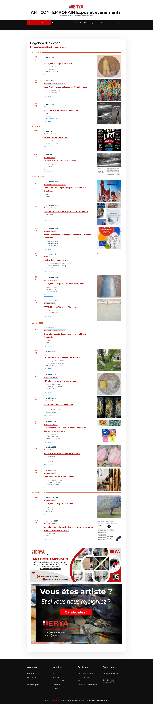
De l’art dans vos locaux (85, 673)
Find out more (48, 75)
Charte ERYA (31, 677)
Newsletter (33, 28)
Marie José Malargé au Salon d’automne (62, 453)
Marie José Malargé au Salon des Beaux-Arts (64, 283)
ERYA (54, 673)
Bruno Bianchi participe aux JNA (58, 404)
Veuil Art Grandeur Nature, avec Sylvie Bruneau (65, 87)
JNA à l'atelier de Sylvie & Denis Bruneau (62, 357)
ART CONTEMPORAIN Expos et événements (76, 12)
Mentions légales (33, 685)
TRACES (55, 688)
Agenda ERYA (57, 685)
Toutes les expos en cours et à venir (64, 23)
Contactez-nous (32, 681)
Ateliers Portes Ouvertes (50, 377)
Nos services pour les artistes (87, 685)
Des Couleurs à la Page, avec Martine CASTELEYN (66, 211)
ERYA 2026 (56, 700)
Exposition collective (49, 134)
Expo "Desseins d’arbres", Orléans (59, 476)
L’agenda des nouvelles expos (39, 23)
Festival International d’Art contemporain (54, 83)
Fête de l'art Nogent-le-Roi (56, 137)
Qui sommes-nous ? (33, 673)
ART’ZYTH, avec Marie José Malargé (60, 307)
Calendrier (83, 23)
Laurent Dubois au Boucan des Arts (60, 161)
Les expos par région (114, 23)
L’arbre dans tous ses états (56, 260)
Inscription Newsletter (110, 673)
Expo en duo (47, 107)
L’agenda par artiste (97, 23)
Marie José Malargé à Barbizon (58, 63)
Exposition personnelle (50, 60)
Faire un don (82, 681)
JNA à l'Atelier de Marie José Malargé (60, 381)
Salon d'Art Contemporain (50, 280)
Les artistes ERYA (58, 677)
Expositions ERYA (58, 681)
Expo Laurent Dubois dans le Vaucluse (61, 110)
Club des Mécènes (84, 677)
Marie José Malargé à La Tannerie (59, 503)
